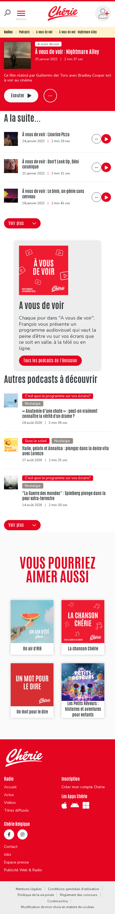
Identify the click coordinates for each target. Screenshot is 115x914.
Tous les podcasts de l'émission (50, 360)
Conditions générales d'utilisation (73, 889)
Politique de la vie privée (36, 895)
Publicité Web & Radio (23, 870)
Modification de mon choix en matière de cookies (57, 907)
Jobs (7, 854)
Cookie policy (57, 901)
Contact (10, 846)
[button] (22, 223)
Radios (8, 32)
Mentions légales (29, 889)
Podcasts (24, 32)
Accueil (10, 787)
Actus (9, 795)
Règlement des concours (78, 895)
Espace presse (16, 862)
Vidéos (10, 802)
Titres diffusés (16, 810)
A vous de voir (44, 32)
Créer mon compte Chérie (83, 787)
